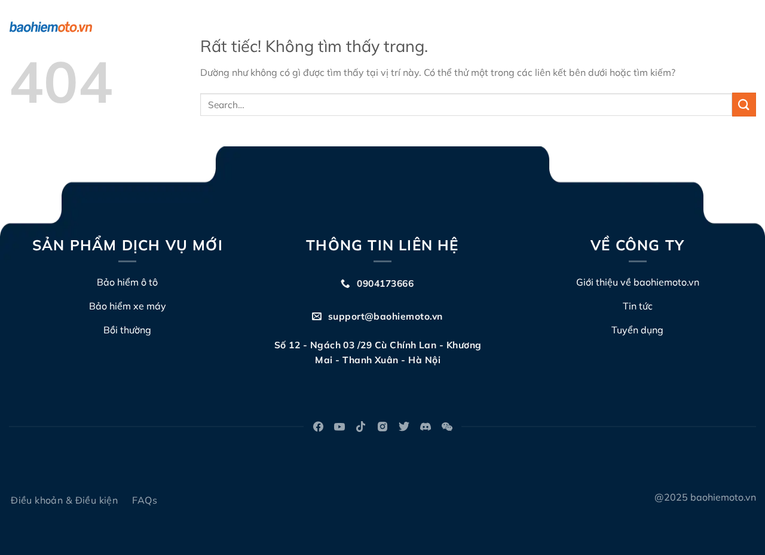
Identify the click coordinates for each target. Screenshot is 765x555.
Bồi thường (454, 27)
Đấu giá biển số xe (535, 27)
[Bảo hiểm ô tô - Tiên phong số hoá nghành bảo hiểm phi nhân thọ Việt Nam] (68, 27)
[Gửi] (744, 104)
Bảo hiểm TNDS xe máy (284, 27)
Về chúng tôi (380, 27)
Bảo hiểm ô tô (178, 27)
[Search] (751, 27)
